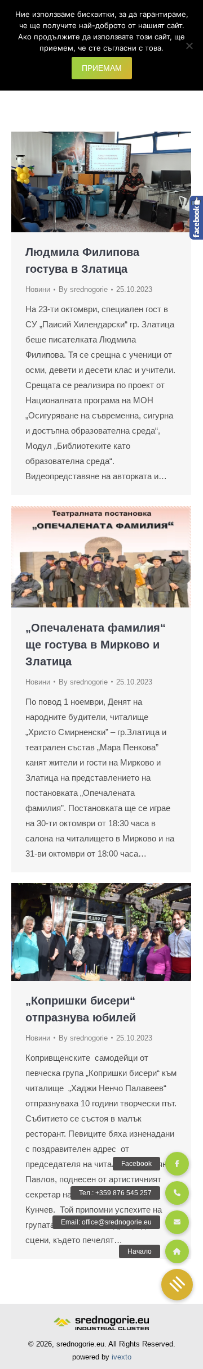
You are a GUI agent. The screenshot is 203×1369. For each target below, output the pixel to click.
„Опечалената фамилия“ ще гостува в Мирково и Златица (95, 645)
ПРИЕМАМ (102, 68)
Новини (37, 289)
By (83, 289)
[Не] (189, 45)
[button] (177, 1284)
